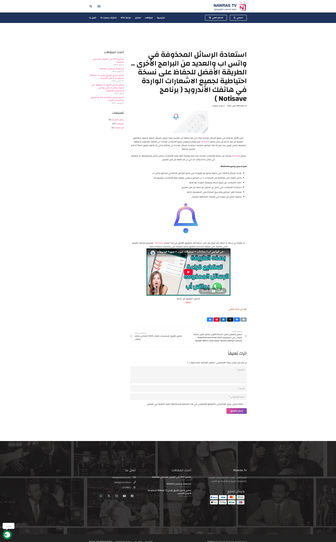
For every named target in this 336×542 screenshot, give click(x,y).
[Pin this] (217, 319)
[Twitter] (108, 496)
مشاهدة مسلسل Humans (111, 69)
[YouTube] (124, 496)
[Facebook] (132, 496)
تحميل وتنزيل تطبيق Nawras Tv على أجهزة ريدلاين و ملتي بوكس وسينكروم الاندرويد (107, 88)
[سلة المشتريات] (99, 6)
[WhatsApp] (101, 496)
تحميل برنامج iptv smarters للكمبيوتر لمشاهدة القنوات (107, 98)
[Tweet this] (230, 319)
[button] (90, 6)
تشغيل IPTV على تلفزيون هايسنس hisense (108, 60)
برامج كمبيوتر (118, 120)
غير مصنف (119, 128)
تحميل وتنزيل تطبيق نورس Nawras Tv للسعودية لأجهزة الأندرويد (107, 76)
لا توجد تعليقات (218, 106)
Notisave (205, 142)
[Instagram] (116, 496)
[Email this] (243, 319)
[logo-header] (230, 6)
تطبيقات (120, 124)
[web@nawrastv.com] (133, 477)
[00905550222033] (133, 482)
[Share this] (237, 319)
